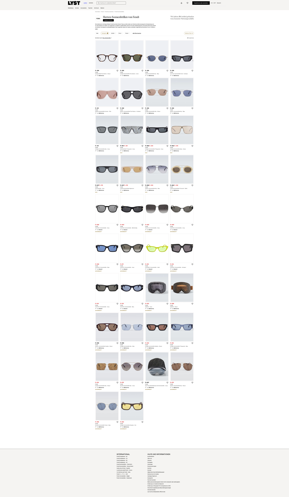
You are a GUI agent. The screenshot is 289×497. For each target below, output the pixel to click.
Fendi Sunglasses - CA (122, 458)
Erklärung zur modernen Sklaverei (156, 484)
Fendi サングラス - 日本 (122, 474)
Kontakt (149, 470)
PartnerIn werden (152, 480)
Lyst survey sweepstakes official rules (156, 491)
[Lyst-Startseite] (74, 3)
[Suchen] (99, 3)
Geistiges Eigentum (152, 476)
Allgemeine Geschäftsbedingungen (156, 472)
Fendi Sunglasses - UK (122, 460)
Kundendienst (151, 456)
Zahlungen (150, 464)
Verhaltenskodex (151, 489)
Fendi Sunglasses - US (122, 462)
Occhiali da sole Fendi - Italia (123, 472)
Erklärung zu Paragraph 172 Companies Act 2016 (159, 486)
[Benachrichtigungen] (181, 3)
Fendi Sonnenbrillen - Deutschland (125, 466)
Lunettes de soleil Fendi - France (124, 470)
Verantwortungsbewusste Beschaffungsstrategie (159, 487)
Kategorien (150, 478)
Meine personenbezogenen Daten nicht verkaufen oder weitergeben (164, 482)
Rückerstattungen (152, 466)
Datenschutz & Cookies (153, 474)
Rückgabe (150, 462)
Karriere (149, 468)
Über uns (150, 458)
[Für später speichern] (117, 70)
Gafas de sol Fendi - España (123, 468)
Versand (149, 460)
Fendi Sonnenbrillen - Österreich (124, 464)
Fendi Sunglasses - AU (122, 456)
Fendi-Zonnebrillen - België (123, 476)
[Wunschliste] (187, 3)
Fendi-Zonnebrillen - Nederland (124, 478)
